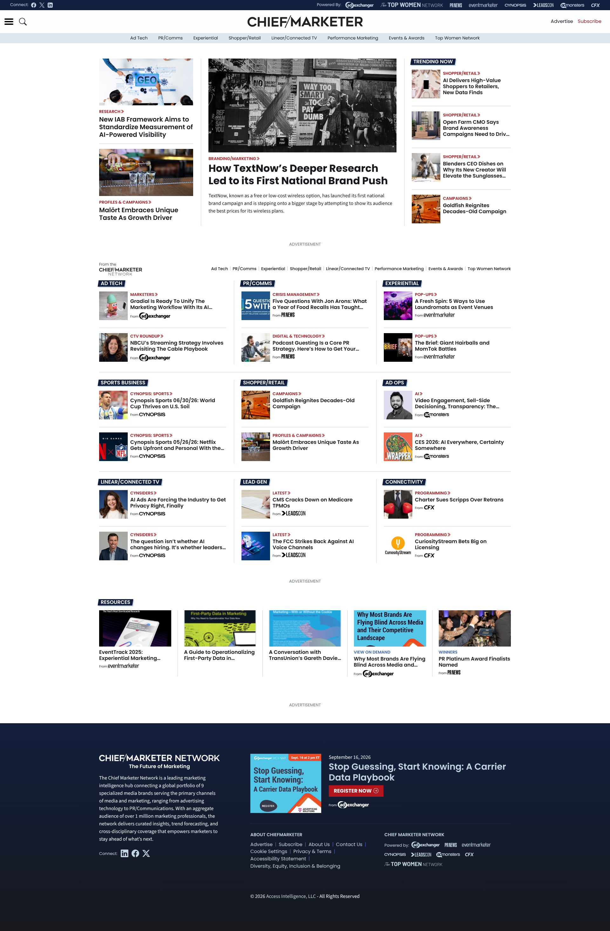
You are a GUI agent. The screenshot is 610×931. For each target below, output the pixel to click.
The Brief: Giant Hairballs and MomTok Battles (452, 346)
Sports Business (123, 382)
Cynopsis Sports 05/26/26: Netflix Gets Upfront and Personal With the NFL (175, 448)
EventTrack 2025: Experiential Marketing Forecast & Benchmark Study (128, 661)
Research (109, 111)
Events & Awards (406, 38)
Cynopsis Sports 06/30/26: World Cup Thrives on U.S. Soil (172, 403)
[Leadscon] (293, 514)
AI (417, 394)
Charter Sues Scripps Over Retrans (459, 499)
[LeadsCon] (543, 5)
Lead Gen (255, 482)
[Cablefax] (595, 5)
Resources (115, 602)
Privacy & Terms (312, 851)
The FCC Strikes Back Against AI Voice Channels (313, 544)
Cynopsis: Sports (149, 394)
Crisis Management (294, 294)
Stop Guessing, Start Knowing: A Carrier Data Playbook (417, 772)
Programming (431, 493)
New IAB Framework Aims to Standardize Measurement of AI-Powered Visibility (146, 127)
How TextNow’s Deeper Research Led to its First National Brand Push (298, 174)
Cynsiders (141, 493)
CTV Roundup (145, 336)
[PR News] (456, 5)
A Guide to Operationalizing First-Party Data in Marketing (219, 658)
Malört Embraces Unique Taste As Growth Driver (138, 214)
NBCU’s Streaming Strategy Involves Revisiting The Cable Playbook (176, 346)
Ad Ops (394, 382)
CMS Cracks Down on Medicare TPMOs (313, 502)
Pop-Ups (424, 294)
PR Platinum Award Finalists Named (474, 661)
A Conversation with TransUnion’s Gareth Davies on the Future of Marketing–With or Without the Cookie (304, 661)
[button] (9, 22)
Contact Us (349, 844)
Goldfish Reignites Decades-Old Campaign (474, 208)
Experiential (205, 38)
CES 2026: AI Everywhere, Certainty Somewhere (459, 445)
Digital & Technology (297, 336)
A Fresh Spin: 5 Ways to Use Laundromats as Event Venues (454, 304)
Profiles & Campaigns (123, 202)
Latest (280, 493)
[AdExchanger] (359, 5)
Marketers (142, 294)
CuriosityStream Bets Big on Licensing (451, 544)
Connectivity (404, 482)
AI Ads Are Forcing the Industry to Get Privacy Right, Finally (178, 502)
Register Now (353, 790)
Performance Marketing (353, 38)
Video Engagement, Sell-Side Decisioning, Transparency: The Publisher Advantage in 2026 (455, 406)
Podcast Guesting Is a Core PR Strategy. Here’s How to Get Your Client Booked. (314, 349)
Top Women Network (457, 38)
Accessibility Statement (278, 859)
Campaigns (455, 198)
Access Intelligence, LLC (291, 896)
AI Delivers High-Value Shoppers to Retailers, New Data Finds (472, 86)
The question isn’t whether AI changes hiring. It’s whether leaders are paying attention (176, 547)
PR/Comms (170, 38)
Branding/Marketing (232, 159)
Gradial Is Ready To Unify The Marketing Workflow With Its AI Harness (169, 307)
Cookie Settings (268, 851)
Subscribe (589, 21)
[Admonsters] (436, 414)
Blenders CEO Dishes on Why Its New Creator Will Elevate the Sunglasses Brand (474, 173)
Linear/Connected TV (294, 38)
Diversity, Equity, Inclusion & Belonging (295, 866)
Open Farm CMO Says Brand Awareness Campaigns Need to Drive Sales (476, 131)
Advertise (562, 21)
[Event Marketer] (483, 5)
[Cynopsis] (515, 5)
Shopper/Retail (245, 38)
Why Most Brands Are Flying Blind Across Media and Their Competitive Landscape (389, 668)
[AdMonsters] (572, 5)
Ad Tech (139, 38)
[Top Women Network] (412, 5)
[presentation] (146, 81)
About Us (319, 844)
